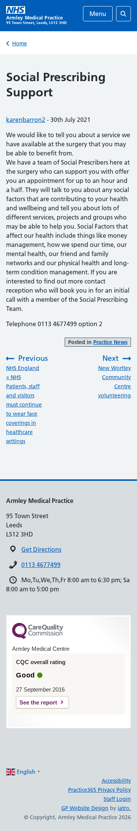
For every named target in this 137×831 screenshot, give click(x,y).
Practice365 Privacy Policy (99, 789)
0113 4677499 (41, 564)
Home (19, 43)
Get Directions (41, 549)
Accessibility (116, 780)
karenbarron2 (25, 119)
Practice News (110, 342)
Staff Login (117, 799)
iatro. (124, 808)
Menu (97, 14)
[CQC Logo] (37, 637)
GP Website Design (84, 808)
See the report (38, 702)
